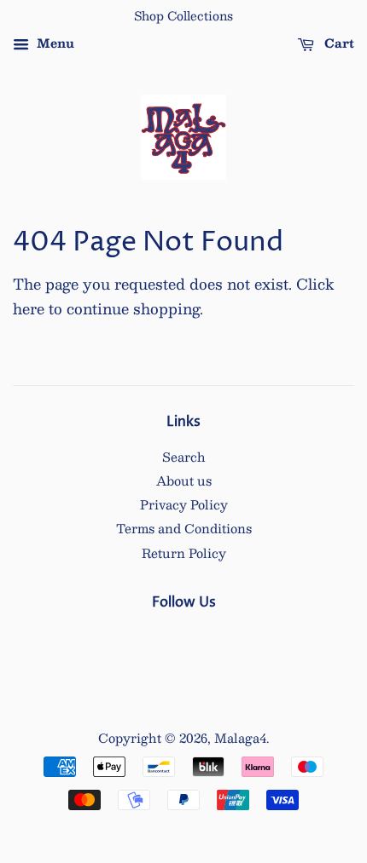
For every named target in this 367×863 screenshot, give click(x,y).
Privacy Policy (184, 504)
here (28, 308)
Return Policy (184, 553)
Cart (337, 42)
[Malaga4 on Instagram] (183, 639)
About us (184, 480)
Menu (53, 42)
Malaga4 (240, 738)
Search (184, 456)
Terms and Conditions (184, 528)
